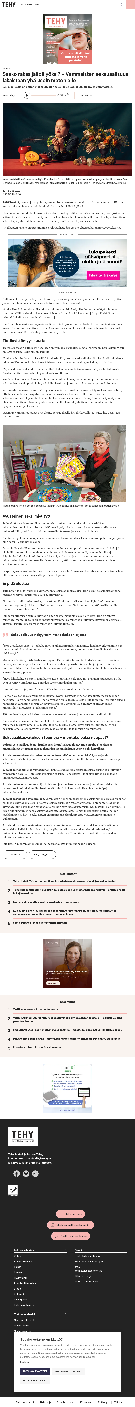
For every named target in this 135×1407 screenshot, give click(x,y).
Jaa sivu (83, 95)
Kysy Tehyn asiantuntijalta (90, 1261)
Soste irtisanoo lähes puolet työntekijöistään (40, 922)
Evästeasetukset (35, 1380)
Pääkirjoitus (20, 1299)
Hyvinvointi (20, 1278)
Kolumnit (19, 1294)
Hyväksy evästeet (35, 1371)
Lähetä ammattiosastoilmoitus (73, 1225)
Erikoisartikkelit (23, 1261)
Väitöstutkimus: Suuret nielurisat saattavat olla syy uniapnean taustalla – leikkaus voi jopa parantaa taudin (67, 1019)
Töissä (17, 1267)
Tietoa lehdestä (24, 1314)
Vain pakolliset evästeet (68, 1371)
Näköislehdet (21, 1325)
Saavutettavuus (65, 1402)
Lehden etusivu (24, 1250)
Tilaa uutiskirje (74, 1214)
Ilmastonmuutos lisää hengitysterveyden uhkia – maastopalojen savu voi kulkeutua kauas (67, 1030)
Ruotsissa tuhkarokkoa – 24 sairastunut (37, 1047)
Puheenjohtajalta (24, 1305)
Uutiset (18, 1256)
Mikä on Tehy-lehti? (25, 1320)
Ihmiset (18, 1272)
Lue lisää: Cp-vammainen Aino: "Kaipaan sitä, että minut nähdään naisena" (49, 844)
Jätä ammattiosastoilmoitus (88, 1269)
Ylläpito (118, 1402)
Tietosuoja (45, 1402)
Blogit (17, 1289)
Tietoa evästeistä (25, 1402)
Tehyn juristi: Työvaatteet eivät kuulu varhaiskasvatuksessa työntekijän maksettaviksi (64, 881)
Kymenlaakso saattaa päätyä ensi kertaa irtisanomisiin (46, 902)
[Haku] (121, 4)
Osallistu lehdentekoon (74, 1236)
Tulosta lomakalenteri (87, 1281)
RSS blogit (103, 1402)
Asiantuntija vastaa (25, 1283)
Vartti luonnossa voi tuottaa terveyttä (35, 1009)
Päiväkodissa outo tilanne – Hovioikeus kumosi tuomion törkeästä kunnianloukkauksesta (66, 1038)
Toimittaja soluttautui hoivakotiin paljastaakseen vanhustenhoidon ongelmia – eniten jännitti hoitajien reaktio (69, 891)
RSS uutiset (86, 1402)
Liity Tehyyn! (41, 854)
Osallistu (80, 1250)
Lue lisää (24, 1362)
